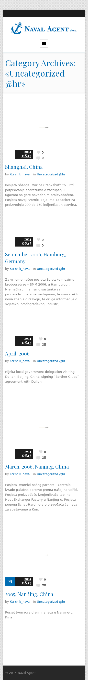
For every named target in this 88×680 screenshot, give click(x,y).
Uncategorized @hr (51, 174)
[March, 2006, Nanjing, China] (44, 427)
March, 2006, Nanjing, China (37, 466)
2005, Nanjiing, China (29, 594)
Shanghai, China (24, 166)
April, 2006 (17, 353)
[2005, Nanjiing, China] (44, 555)
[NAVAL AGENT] (44, 28)
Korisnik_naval (20, 174)
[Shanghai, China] (44, 128)
